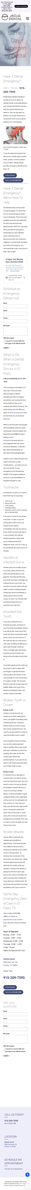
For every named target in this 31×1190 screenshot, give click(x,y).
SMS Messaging (9, 338)
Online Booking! (10, 175)
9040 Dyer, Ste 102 (10, 962)
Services (6, 1185)
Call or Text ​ (13, 180)
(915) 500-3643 (7, 11)
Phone (6, 318)
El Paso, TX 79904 (10, 965)
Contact (16, 1185)
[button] (28, 19)
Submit (6, 348)
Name (5, 303)
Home (24, 1183)
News (11, 1185)
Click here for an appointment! (13, 1169)
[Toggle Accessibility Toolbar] (27, 1174)
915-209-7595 (14, 978)
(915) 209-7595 (7, 4)
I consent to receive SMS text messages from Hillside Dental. (15, 342)
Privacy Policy (23, 1185)
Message (7, 325)
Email (5, 310)
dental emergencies (16, 413)
